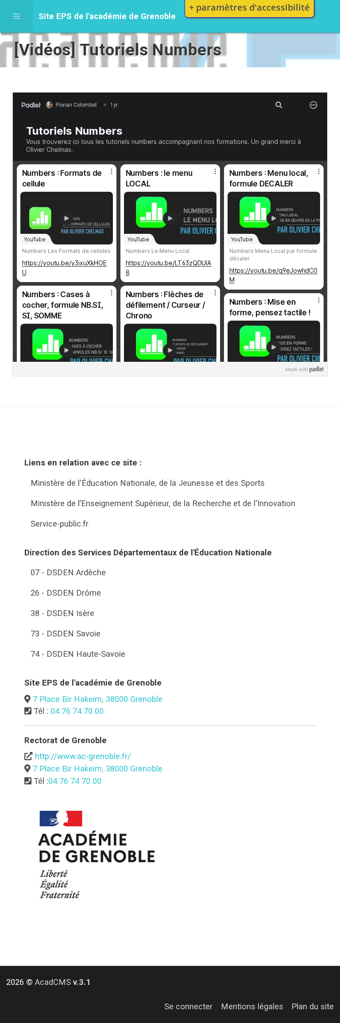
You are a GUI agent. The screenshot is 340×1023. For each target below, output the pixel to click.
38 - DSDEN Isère (62, 613)
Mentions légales (252, 1006)
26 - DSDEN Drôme (66, 592)
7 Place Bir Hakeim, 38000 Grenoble (97, 699)
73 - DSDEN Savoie (65, 633)
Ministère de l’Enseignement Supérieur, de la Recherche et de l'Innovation (163, 503)
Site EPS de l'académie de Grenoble (107, 16)
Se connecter (188, 1006)
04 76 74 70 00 (77, 711)
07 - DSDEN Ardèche (68, 572)
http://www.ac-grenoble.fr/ (83, 756)
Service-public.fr (60, 523)
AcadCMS (63, 982)
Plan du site (312, 1006)
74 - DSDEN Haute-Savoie (78, 654)
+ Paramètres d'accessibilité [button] (249, 7)
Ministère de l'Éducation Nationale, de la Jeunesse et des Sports (148, 483)
